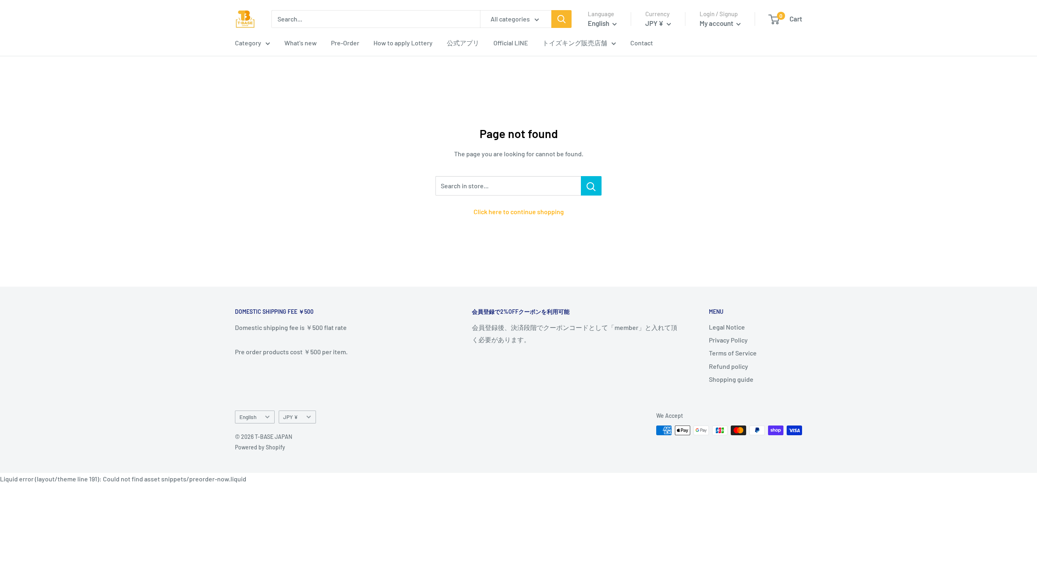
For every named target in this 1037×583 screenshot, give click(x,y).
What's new (300, 43)
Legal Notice (727, 327)
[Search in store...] (591, 186)
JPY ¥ (290, 416)
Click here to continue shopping (519, 211)
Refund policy (728, 366)
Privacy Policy (728, 340)
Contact (641, 43)
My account (717, 23)
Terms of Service (733, 353)
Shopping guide (731, 379)
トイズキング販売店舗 (574, 43)
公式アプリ (463, 43)
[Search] (561, 19)
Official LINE (510, 43)
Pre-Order (345, 43)
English (247, 416)
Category (248, 43)
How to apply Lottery (403, 43)
